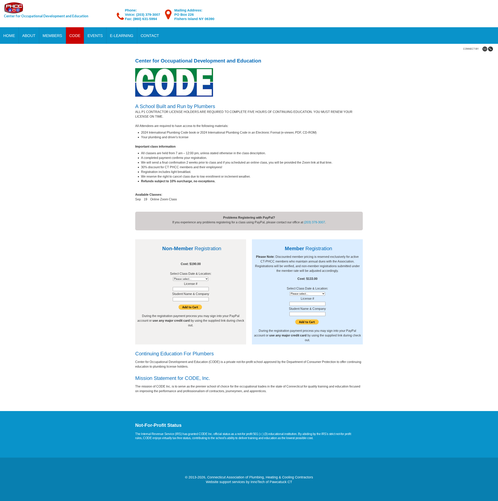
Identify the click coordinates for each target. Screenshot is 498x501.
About (28, 35)
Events (95, 35)
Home (9, 35)
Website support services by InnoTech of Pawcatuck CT (249, 482)
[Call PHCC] (490, 49)
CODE (74, 35)
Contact (150, 35)
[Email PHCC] (484, 49)
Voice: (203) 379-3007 (142, 15)
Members (52, 35)
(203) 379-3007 (314, 222)
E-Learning (121, 35)
